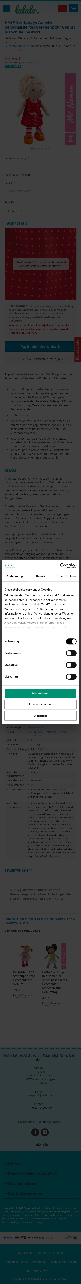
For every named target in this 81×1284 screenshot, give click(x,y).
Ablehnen (40, 715)
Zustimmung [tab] (14, 576)
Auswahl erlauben (40, 704)
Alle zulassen (40, 693)
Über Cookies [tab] (66, 576)
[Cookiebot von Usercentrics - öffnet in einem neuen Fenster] (60, 565)
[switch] (71, 654)
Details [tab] (40, 576)
